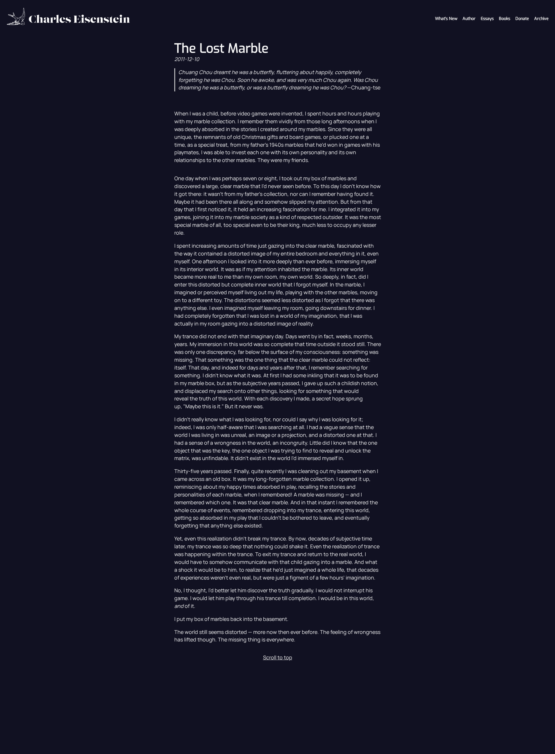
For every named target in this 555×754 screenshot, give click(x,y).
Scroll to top (277, 657)
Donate (522, 18)
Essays (487, 18)
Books (504, 18)
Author (469, 18)
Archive (541, 18)
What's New (446, 18)
